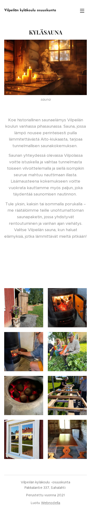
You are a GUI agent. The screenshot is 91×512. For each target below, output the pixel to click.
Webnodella (50, 503)
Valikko (82, 10)
